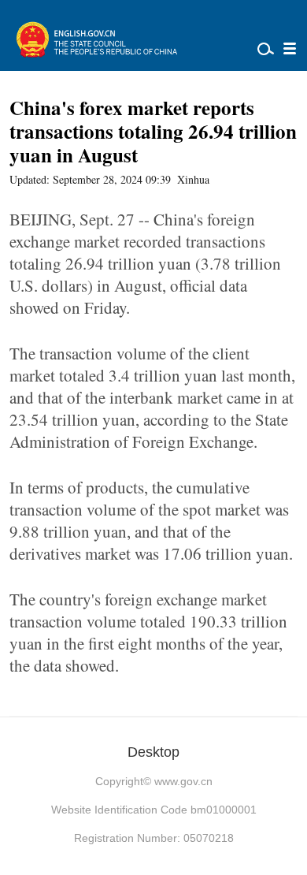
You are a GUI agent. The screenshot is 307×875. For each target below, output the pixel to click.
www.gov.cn (183, 781)
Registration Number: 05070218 (154, 838)
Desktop (153, 752)
